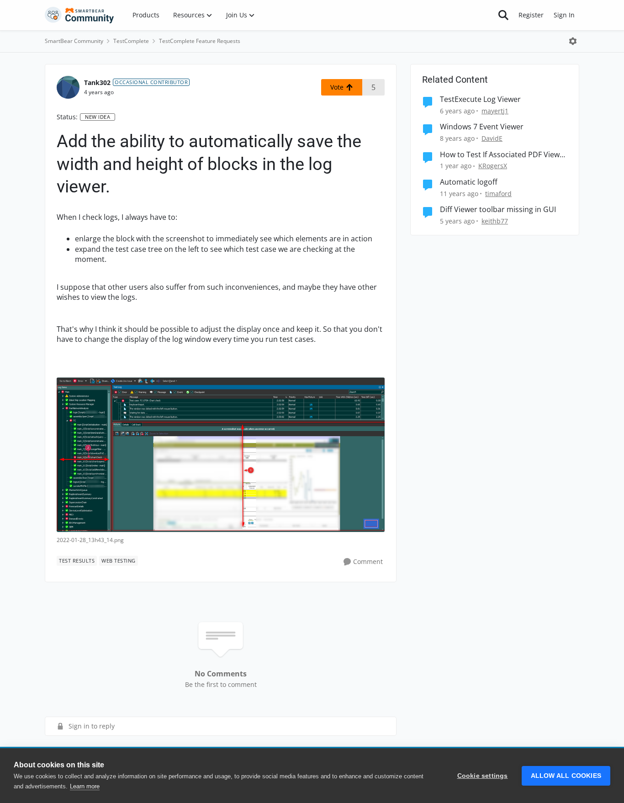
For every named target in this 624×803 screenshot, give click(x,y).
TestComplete (131, 41)
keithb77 (494, 221)
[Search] (503, 15)
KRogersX (492, 165)
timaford (498, 193)
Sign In (564, 15)
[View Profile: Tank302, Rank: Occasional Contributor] (68, 87)
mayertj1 (494, 110)
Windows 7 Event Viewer (482, 127)
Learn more (85, 786)
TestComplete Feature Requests (199, 41)
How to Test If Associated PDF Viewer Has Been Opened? (503, 155)
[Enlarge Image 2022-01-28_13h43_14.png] (221, 455)
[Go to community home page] (79, 15)
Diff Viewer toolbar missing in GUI (498, 209)
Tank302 (97, 82)
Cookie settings (482, 775)
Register (531, 15)
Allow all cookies (566, 775)
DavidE (491, 138)
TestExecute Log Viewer (480, 99)
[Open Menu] (572, 41)
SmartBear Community (74, 41)
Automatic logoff (468, 182)
